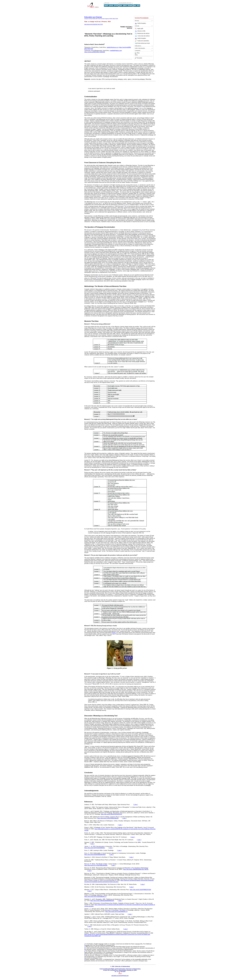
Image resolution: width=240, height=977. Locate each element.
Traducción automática (143, 40)
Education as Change (93, 17)
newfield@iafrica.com (116, 50)
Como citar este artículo (144, 36)
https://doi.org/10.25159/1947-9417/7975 (93, 24)
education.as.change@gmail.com (120, 975)
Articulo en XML (141, 31)
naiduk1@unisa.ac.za (112, 47)
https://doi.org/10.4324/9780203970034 (94, 854)
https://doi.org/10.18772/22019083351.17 (95, 896)
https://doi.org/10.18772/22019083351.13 (116, 911)
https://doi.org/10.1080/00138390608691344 (102, 900)
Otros (138, 53)
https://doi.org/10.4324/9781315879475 (111, 814)
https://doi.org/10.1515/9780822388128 (107, 818)
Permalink (139, 58)
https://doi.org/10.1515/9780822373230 (140, 889)
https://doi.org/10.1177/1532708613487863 (95, 865)
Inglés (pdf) (140, 28)
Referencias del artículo (143, 33)
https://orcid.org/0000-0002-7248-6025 (94, 52)
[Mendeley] (136, 53)
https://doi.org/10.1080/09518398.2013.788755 (135, 869)
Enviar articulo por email (143, 43)
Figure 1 (114, 632)
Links (135, 804)
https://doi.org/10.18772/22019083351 (94, 847)
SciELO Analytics (141, 23)
